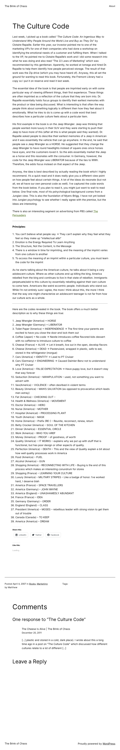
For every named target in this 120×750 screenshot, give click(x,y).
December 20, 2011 (32, 632)
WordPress (109, 743)
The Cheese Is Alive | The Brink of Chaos (46, 628)
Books (32, 583)
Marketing (42, 583)
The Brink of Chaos (16, 6)
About (112, 6)
